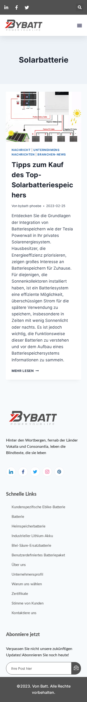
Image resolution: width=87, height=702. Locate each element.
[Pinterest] (59, 471)
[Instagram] (47, 471)
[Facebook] (23, 471)
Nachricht (21, 150)
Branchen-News (51, 154)
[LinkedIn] (11, 471)
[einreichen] (76, 668)
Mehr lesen (25, 371)
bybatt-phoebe (29, 206)
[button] (79, 7)
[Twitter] (35, 471)
